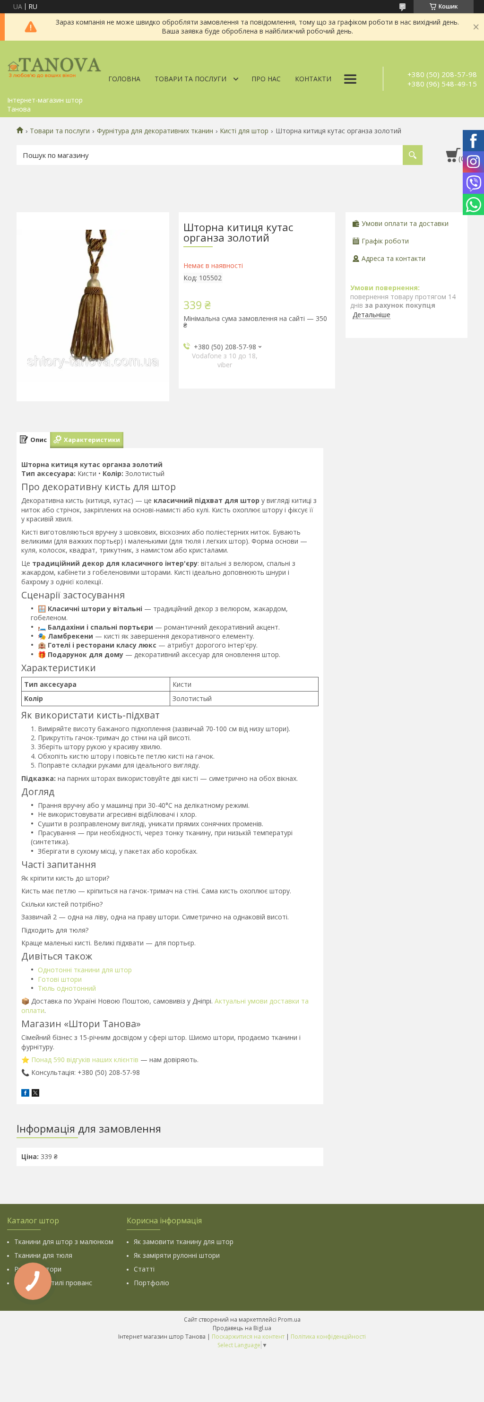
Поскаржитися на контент (248, 1337)
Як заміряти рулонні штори (177, 1255)
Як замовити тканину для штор (183, 1241)
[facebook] (25, 1094)
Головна (124, 78)
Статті (144, 1268)
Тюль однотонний (67, 988)
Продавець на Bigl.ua (242, 1328)
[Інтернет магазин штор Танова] (54, 66)
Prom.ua (289, 1319)
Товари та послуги (190, 78)
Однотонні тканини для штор (85, 969)
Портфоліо (151, 1282)
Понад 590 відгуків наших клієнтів (84, 1059)
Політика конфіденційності (328, 1337)
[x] (35, 1094)
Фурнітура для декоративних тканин (155, 131)
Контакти (313, 78)
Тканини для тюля (43, 1255)
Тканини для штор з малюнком (63, 1241)
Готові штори (60, 979)
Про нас (266, 78)
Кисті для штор (244, 131)
